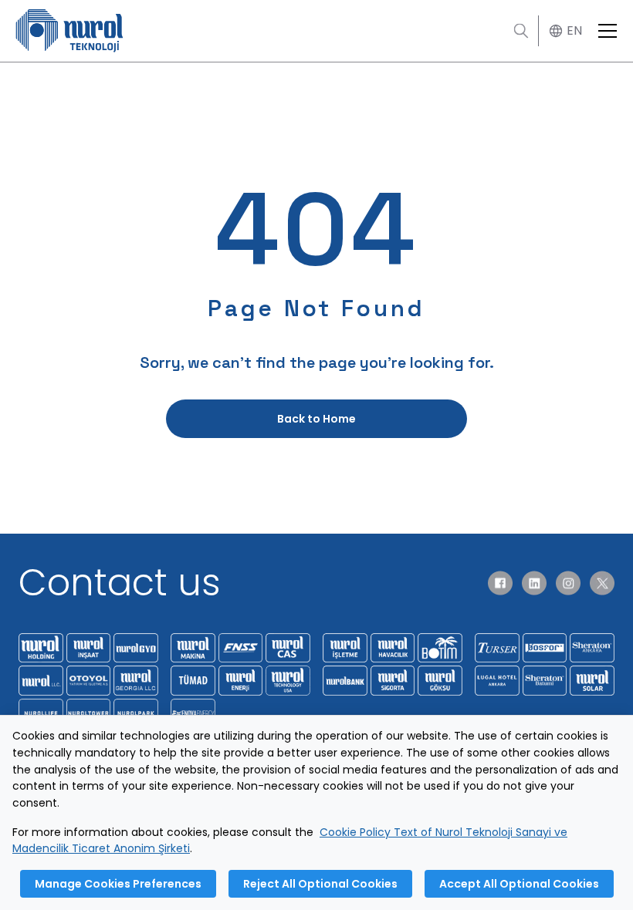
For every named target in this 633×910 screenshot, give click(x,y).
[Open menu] (607, 31)
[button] (563, 31)
